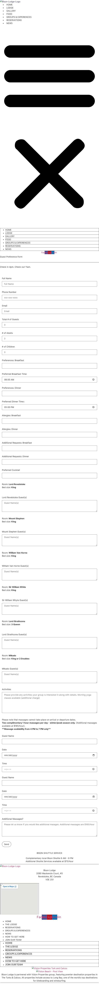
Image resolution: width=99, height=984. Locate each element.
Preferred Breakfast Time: (14, 374)
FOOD (9, 14)
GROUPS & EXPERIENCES (18, 17)
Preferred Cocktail (11, 470)
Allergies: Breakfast (11, 415)
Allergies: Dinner (10, 429)
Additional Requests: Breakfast (17, 443)
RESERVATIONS (14, 20)
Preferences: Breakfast (13, 360)
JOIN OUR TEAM (13, 940)
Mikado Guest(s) (10, 669)
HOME (9, 4)
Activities (6, 689)
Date (4, 750)
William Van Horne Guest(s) (15, 566)
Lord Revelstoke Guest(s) (14, 497)
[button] (49, 124)
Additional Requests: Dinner (15, 456)
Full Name (6, 278)
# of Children (8, 347)
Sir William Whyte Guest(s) (15, 600)
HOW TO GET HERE (14, 936)
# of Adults (7, 333)
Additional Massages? (12, 819)
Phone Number (9, 292)
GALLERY (11, 11)
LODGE (10, 7)
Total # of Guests (10, 319)
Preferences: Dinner (11, 388)
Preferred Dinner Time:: (13, 401)
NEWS (9, 23)
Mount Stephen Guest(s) (14, 532)
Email (4, 306)
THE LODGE (11, 924)
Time (4, 763)
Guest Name (8, 736)
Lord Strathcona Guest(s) (14, 634)
